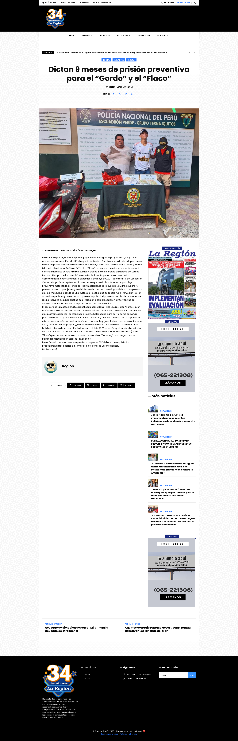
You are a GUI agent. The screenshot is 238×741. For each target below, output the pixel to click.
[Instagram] (139, 674)
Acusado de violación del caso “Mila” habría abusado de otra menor (76, 629)
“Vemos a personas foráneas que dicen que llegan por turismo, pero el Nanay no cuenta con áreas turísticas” (108, 52)
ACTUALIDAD (119, 60)
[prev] (189, 52)
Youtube (142, 679)
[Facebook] (113, 93)
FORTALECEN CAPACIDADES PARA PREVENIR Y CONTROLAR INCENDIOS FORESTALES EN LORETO (171, 444)
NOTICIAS (106, 60)
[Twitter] (119, 93)
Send (192, 675)
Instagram (146, 674)
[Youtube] (136, 679)
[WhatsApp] (132, 93)
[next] (194, 52)
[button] (195, 3)
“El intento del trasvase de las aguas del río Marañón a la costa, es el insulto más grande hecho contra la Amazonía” (172, 468)
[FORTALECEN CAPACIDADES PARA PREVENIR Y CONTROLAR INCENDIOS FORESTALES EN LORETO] (153, 434)
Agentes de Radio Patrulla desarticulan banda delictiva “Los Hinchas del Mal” (158, 629)
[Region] (52, 366)
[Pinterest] (126, 93)
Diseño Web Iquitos (109, 734)
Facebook (131, 674)
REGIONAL (131, 60)
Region (112, 87)
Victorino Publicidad (128, 734)
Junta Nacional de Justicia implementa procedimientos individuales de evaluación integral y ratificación (173, 419)
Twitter (129, 679)
